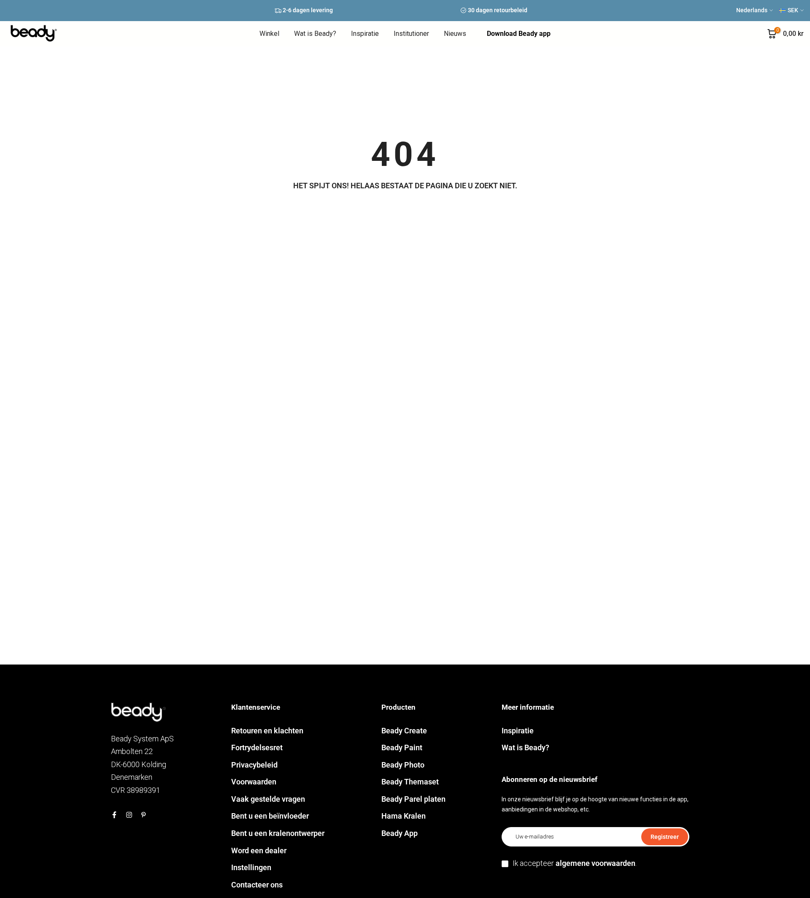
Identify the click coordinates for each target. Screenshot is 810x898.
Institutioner (411, 34)
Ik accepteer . (575, 863)
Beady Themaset (410, 781)
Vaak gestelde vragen (268, 799)
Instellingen (251, 867)
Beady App (399, 833)
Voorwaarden (253, 781)
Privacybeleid (254, 764)
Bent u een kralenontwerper (277, 833)
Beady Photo (402, 764)
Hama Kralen (403, 815)
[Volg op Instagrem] (129, 815)
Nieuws (455, 34)
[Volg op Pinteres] (143, 815)
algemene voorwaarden (595, 863)
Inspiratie (365, 34)
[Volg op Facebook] (114, 815)
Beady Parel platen (413, 799)
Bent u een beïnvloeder (270, 815)
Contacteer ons (257, 884)
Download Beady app (519, 34)
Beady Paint (401, 747)
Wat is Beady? (315, 34)
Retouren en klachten (267, 730)
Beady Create (404, 730)
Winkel (269, 34)
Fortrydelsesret (257, 747)
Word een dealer (258, 850)
